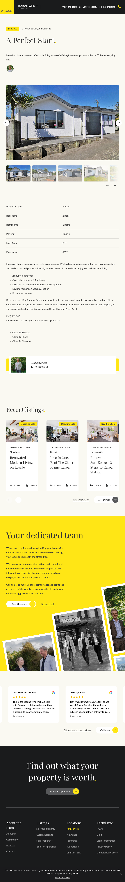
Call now (105, 730)
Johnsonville (44, 28)
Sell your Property (88, 6)
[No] (121, 874)
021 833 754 (41, 367)
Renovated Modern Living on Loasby (21, 462)
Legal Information (106, 840)
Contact (10, 851)
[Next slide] (119, 123)
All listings (104, 499)
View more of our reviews (77, 729)
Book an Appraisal (60, 791)
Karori (53, 451)
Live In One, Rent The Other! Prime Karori (62, 462)
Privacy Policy (104, 846)
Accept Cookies (62, 877)
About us (11, 833)
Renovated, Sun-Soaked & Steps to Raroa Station (101, 464)
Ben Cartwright (39, 362)
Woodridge (73, 846)
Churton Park (74, 852)
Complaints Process (107, 852)
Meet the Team (69, 6)
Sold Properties (44, 840)
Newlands (15, 451)
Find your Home (107, 6)
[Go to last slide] (6, 123)
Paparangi (72, 840)
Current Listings (44, 834)
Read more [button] (18, 716)
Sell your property (45, 828)
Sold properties (81, 499)
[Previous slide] (107, 185)
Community (12, 839)
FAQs (100, 828)
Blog (99, 834)
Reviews (10, 845)
